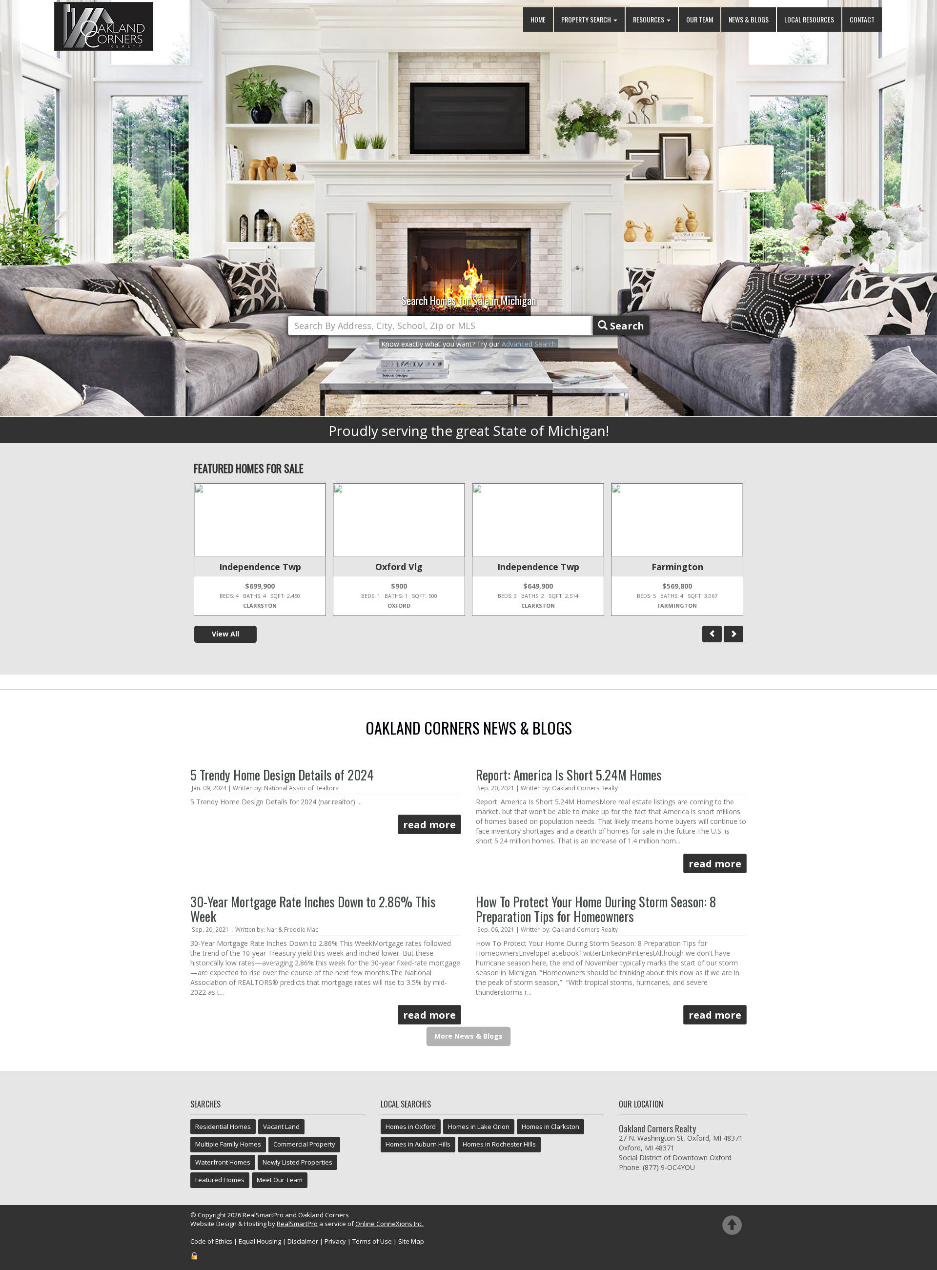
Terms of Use (372, 1241)
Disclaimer (302, 1241)
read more (429, 824)
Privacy (335, 1241)
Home (538, 19)
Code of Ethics (211, 1241)
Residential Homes (223, 1126)
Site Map (411, 1241)
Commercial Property (304, 1144)
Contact (862, 19)
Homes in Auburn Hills (418, 1144)
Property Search (586, 19)
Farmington (677, 567)
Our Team (699, 19)
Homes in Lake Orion (478, 1126)
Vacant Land (281, 1126)
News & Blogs (749, 19)
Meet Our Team (280, 1179)
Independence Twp (260, 567)
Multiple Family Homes (228, 1144)
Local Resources (809, 19)
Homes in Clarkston (550, 1126)
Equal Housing (260, 1241)
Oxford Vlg (399, 567)
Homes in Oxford (411, 1126)
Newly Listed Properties (297, 1162)
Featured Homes (219, 1179)
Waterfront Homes (222, 1162)
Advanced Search (529, 343)
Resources (649, 19)
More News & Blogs (468, 1036)
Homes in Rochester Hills (499, 1144)
